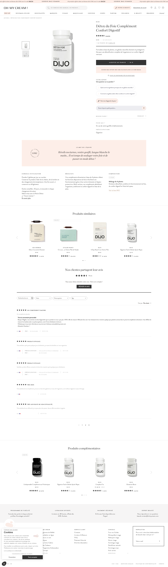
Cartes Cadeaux (45, 545)
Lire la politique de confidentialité (12, 551)
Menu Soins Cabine (46, 543)
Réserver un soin (140, 8)
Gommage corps (113, 548)
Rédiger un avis (84, 286)
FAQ (76, 538)
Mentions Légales (127, 564)
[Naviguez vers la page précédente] (79, 425)
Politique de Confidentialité (146, 564)
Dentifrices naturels (114, 545)
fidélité (111, 43)
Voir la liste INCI (114, 190)
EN (8, 564)
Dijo (98, 22)
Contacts (77, 532)
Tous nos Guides (113, 532)
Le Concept (44, 550)
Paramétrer (12, 557)
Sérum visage (112, 540)
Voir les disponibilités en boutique (122, 75)
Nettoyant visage (113, 538)
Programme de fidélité (47, 532)
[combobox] (43, 298)
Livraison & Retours (80, 535)
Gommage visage (113, 543)
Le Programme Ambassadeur (49, 548)
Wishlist (141, 116)
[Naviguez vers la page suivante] (89, 425)
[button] (4, 563)
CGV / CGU (115, 564)
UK (11, 564)
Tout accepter (32, 557)
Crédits (161, 564)
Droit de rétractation (80, 543)
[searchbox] (23, 298)
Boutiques (43, 540)
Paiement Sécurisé (80, 540)
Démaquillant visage (114, 535)
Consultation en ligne (47, 535)
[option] (26, 45)
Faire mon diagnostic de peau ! (108, 101)
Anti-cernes (112, 550)
